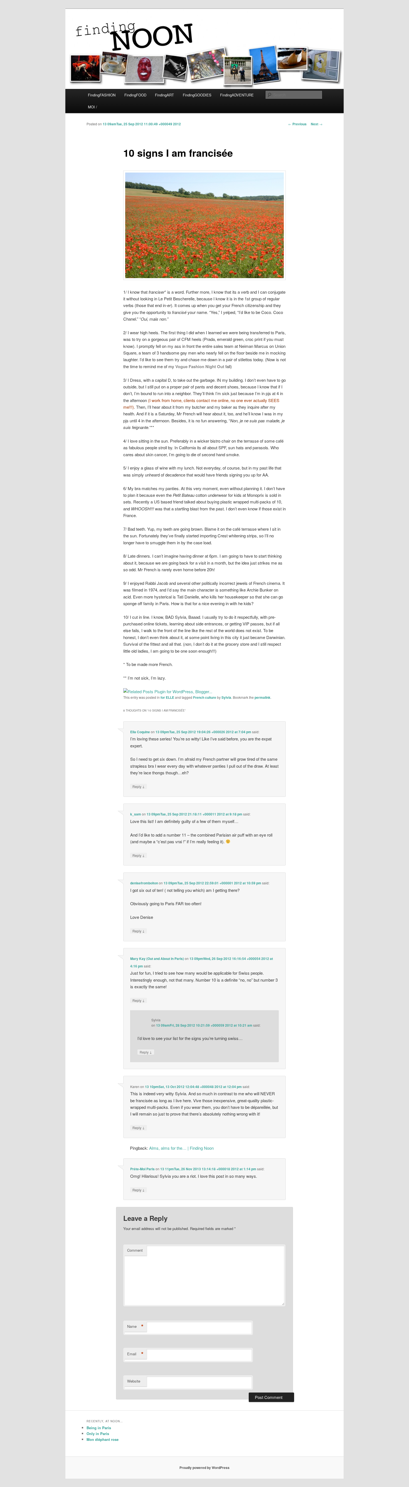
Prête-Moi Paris (142, 1168)
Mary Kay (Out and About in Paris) (157, 958)
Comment (135, 1250)
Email (135, 1353)
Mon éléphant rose (103, 1439)
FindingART (164, 95)
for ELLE (167, 697)
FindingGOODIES (197, 95)
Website (133, 1381)
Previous (297, 123)
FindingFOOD (135, 95)
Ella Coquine (140, 731)
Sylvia (226, 697)
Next (316, 123)
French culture (204, 697)
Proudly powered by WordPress (204, 1467)
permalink (262, 697)
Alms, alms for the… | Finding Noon (181, 1148)
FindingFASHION (101, 95)
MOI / (92, 106)
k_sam (135, 814)
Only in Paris (98, 1433)
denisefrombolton (144, 882)
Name (135, 1326)
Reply (138, 786)
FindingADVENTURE (237, 95)
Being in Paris (99, 1427)
